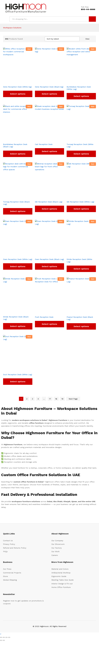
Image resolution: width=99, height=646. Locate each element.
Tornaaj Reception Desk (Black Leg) (16, 203)
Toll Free (85, 7)
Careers (54, 555)
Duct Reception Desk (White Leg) (17, 374)
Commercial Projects (12, 573)
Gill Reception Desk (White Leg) (80, 202)
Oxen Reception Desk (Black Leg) (49, 259)
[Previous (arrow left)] (1, 640)
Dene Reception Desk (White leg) (17, 87)
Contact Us (8, 541)
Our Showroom (58, 544)
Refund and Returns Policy (14, 548)
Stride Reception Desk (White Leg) (79, 260)
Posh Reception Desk (44, 317)
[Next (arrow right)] (4, 640)
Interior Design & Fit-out (62, 584)
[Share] (6, 637)
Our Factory (56, 548)
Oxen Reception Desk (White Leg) (17, 259)
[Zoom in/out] (1, 637)
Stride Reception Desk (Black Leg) (15, 318)
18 (56, 399)
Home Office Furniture (61, 587)
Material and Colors (59, 569)
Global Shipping (10, 580)
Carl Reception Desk (43, 144)
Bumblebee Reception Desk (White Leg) (79, 88)
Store (5, 576)
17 (50, 399)
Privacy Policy (9, 544)
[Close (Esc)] (9, 637)
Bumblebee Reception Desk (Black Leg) (15, 145)
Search (92, 19)
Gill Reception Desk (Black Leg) (48, 202)
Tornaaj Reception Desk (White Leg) (80, 145)
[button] (0, 634)
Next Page (73, 399)
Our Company (57, 541)
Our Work (55, 551)
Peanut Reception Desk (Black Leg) (80, 318)
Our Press (7, 569)
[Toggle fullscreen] (4, 637)
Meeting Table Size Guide (62, 580)
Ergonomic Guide (58, 576)
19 (62, 399)
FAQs (5, 551)
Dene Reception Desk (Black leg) (49, 87)
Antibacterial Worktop (61, 573)
